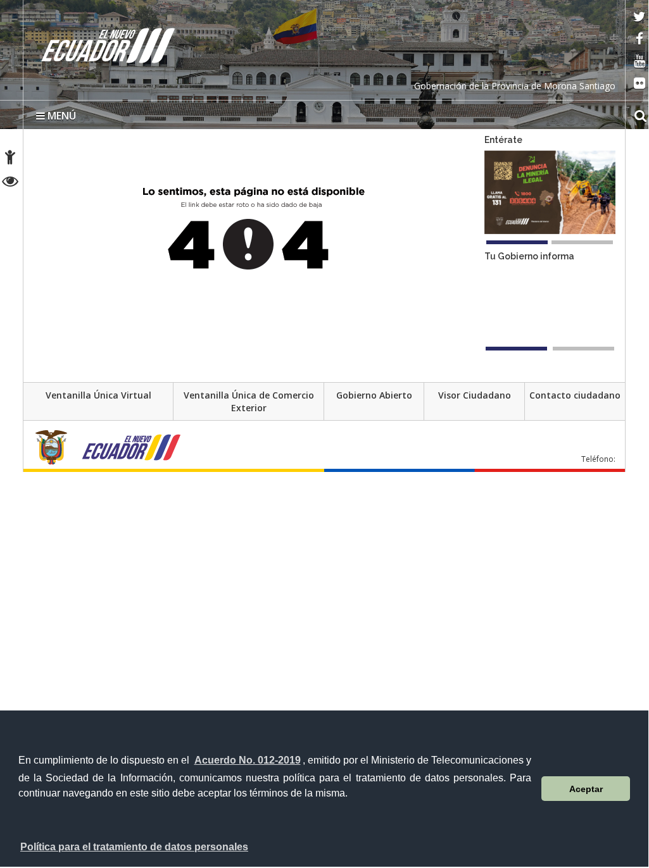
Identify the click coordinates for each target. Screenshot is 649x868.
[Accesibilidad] (10, 159)
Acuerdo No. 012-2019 (247, 760)
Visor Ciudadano (474, 395)
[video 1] (516, 348)
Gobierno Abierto (374, 395)
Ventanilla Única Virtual (98, 395)
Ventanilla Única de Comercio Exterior (249, 401)
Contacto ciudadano (575, 395)
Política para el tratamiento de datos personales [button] (134, 846)
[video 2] (583, 348)
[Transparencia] (10, 183)
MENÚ (60, 116)
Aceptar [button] (586, 789)
